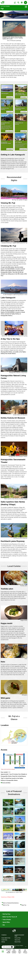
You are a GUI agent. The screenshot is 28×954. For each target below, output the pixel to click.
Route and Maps (6, 782)
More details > (9, 97)
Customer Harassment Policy (19, 936)
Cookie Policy (4, 940)
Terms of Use (17, 940)
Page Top (23, 905)
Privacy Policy (18, 938)
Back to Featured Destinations (11, 903)
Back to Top (6, 905)
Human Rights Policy (5, 938)
